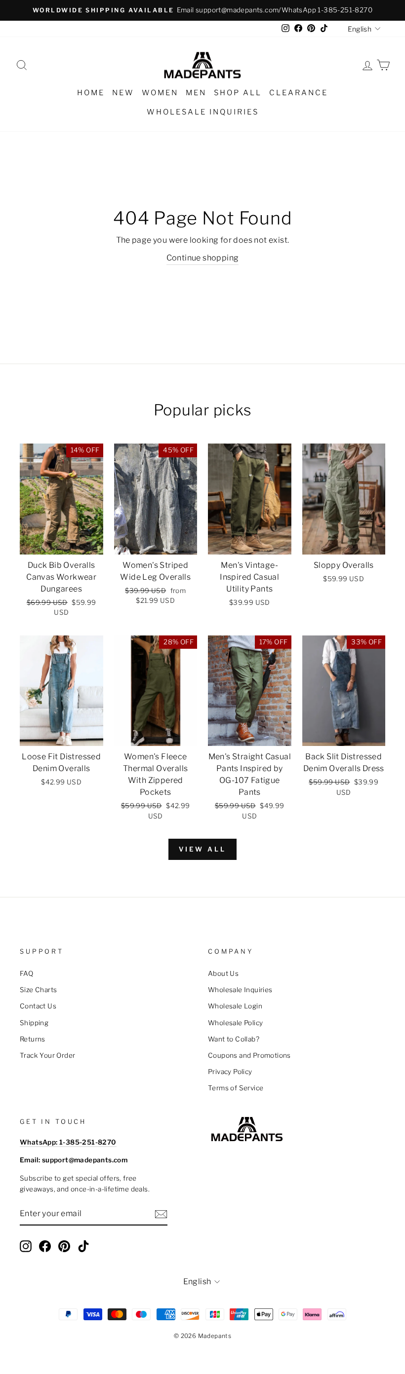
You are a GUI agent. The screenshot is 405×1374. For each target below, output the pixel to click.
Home (91, 92)
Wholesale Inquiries (203, 112)
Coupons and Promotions (249, 1055)
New (123, 92)
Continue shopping (202, 257)
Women (160, 92)
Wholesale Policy (235, 1023)
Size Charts (38, 990)
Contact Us (38, 1006)
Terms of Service (235, 1088)
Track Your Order (47, 1055)
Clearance (298, 92)
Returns (32, 1039)
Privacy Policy (230, 1072)
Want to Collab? (233, 1039)
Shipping (34, 1023)
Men (196, 92)
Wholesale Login (235, 1006)
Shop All (238, 92)
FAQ (26, 973)
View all (202, 849)
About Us (223, 973)
